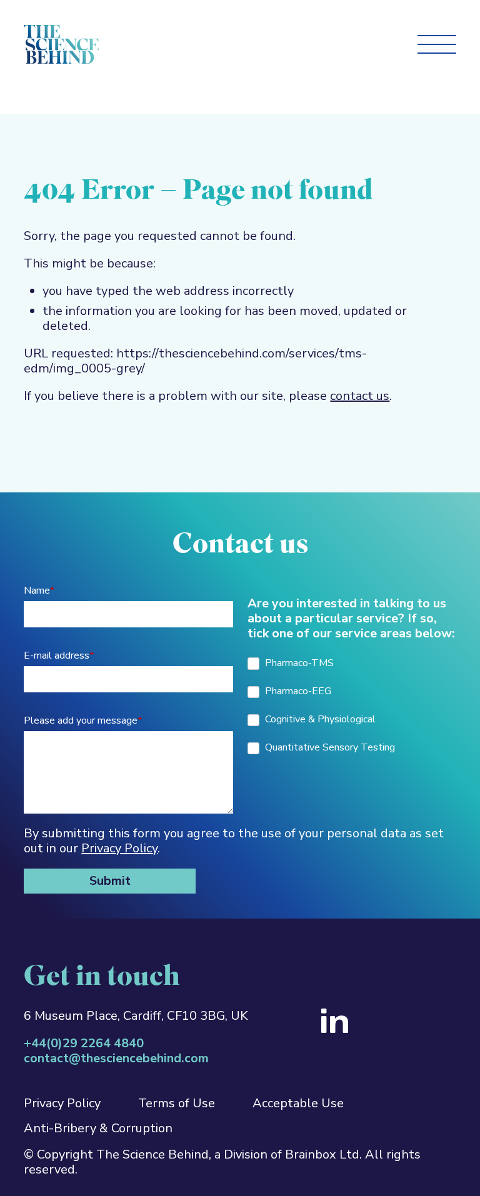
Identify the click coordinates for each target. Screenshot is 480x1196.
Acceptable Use (298, 1103)
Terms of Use (176, 1103)
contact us (359, 395)
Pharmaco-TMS (298, 663)
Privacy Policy (119, 848)
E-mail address (59, 655)
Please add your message (83, 720)
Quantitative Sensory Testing (328, 747)
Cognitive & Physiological (319, 719)
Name (39, 590)
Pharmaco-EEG (296, 691)
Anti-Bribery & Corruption (98, 1128)
